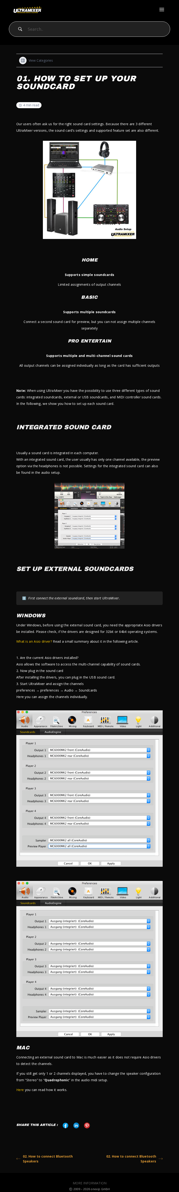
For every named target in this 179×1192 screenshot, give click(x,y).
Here (20, 1090)
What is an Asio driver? (34, 641)
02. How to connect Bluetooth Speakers (48, 1158)
